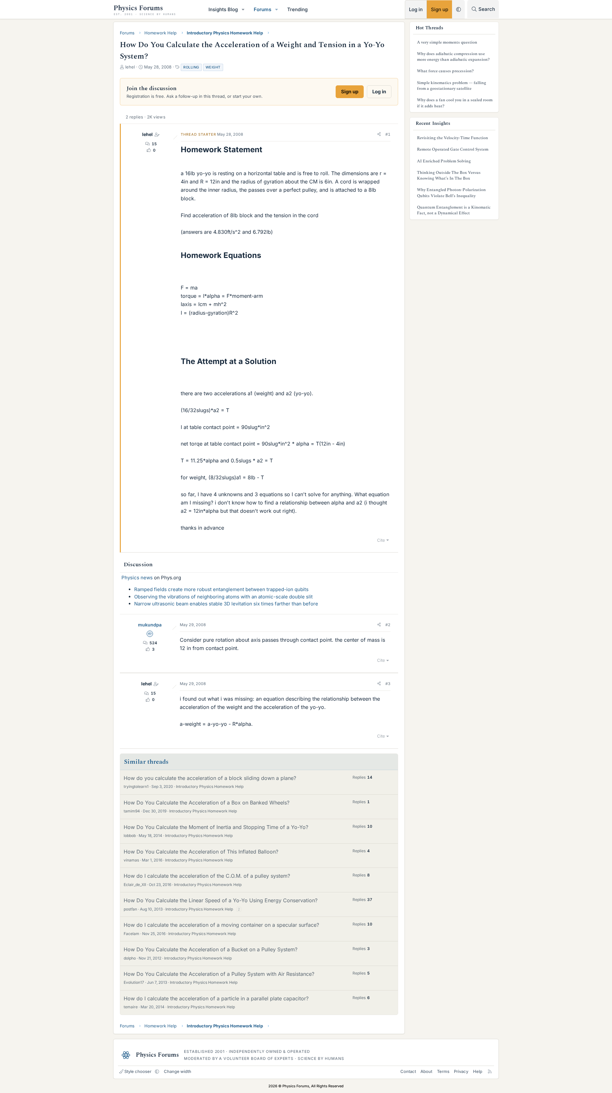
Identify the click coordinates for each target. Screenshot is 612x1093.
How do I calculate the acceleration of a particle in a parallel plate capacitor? (216, 998)
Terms (443, 1071)
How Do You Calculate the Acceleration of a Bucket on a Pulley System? (210, 949)
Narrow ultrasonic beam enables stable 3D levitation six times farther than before (226, 604)
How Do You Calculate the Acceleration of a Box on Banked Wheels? (206, 802)
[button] (243, 9)
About (426, 1071)
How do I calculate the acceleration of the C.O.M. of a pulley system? (207, 876)
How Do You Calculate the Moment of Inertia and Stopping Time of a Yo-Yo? (216, 827)
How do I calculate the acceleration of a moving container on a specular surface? (221, 925)
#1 (387, 134)
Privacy (461, 1071)
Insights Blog (223, 9)
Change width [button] (177, 1071)
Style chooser (137, 1071)
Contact (408, 1071)
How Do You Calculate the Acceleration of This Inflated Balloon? (201, 851)
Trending (297, 9)
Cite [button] (381, 540)
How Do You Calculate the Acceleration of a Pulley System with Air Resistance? (219, 974)
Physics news (137, 578)
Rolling (191, 67)
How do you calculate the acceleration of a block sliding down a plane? (210, 778)
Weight (213, 67)
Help (477, 1071)
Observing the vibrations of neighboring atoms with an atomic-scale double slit (223, 597)
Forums (262, 9)
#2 (387, 624)
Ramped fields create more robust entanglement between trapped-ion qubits (221, 589)
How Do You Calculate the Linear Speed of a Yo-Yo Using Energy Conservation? (220, 900)
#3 (387, 683)
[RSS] (489, 1071)
